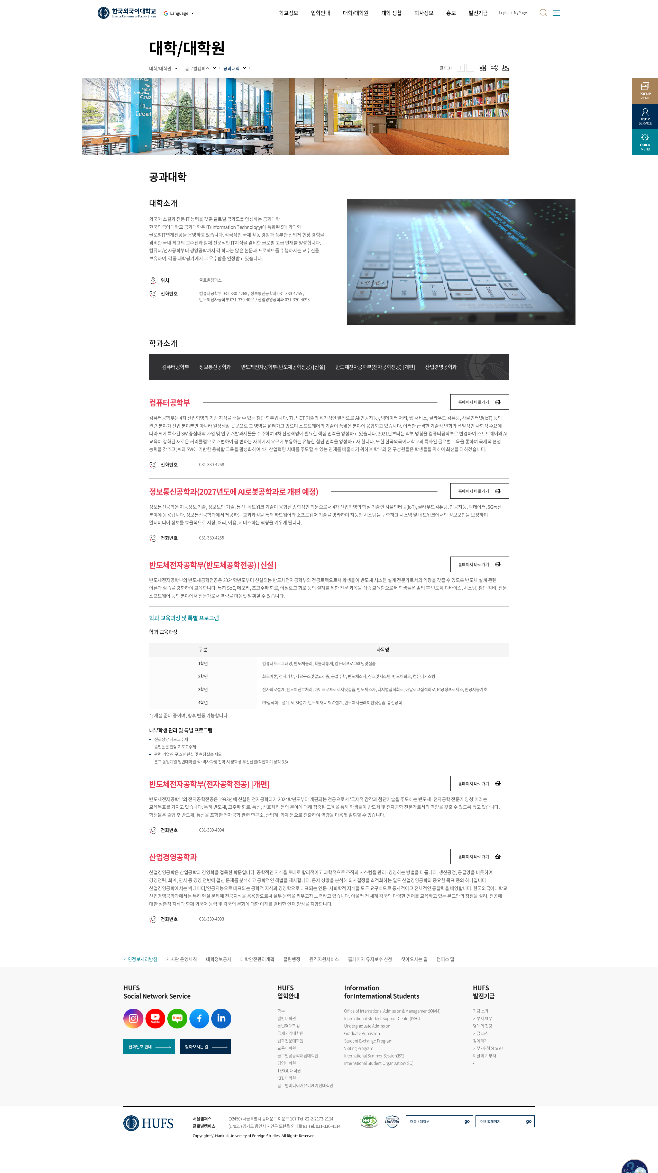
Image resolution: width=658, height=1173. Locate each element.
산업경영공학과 (441, 367)
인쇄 (504, 68)
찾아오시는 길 (414, 959)
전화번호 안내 (140, 1046)
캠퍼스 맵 (445, 959)
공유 (494, 68)
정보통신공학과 (215, 367)
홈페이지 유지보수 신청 (370, 959)
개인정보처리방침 (140, 959)
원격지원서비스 (324, 959)
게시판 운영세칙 (181, 959)
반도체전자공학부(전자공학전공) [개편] (375, 367)
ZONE (645, 96)
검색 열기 (543, 13)
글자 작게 (470, 68)
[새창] (133, 1012)
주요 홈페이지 (490, 1121)
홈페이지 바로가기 (473, 402)
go (467, 1121)
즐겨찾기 (482, 68)
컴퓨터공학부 (175, 367)
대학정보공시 (218, 959)
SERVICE (645, 121)
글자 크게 (461, 68)
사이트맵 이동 (556, 13)
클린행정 (291, 959)
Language (179, 13)
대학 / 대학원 (420, 1121)
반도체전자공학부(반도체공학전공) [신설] (283, 367)
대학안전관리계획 (257, 959)
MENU (645, 147)
